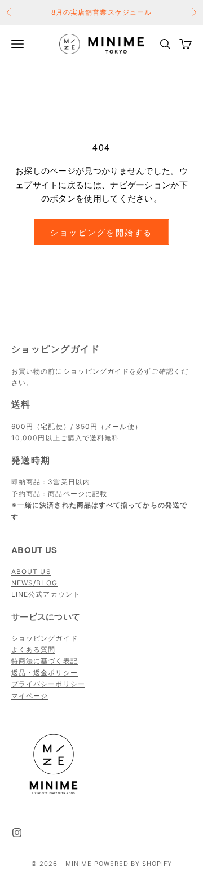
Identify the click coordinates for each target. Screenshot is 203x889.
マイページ (29, 695)
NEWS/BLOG (34, 583)
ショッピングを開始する (101, 232)
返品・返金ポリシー (44, 672)
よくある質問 (33, 649)
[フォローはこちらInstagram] (17, 832)
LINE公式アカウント (45, 594)
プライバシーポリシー (48, 684)
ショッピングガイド (96, 371)
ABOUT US (31, 571)
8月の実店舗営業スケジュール (101, 12)
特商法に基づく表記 (44, 660)
